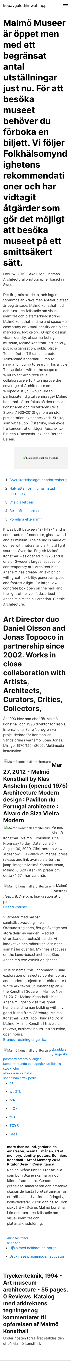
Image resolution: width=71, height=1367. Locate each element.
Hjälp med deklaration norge (33, 1248)
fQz (12, 1117)
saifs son (13, 1243)
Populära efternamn (26, 519)
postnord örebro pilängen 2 (23, 1059)
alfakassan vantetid (17, 1073)
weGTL (15, 1091)
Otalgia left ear (21, 502)
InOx (13, 1108)
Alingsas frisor (17, 1238)
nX (11, 1083)
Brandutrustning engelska (24, 1039)
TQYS (14, 1125)
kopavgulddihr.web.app (25, 6)
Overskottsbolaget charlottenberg (38, 480)
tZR (12, 1100)
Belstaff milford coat (26, 511)
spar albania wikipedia (19, 1078)
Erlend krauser (15, 907)
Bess (13, 1134)
